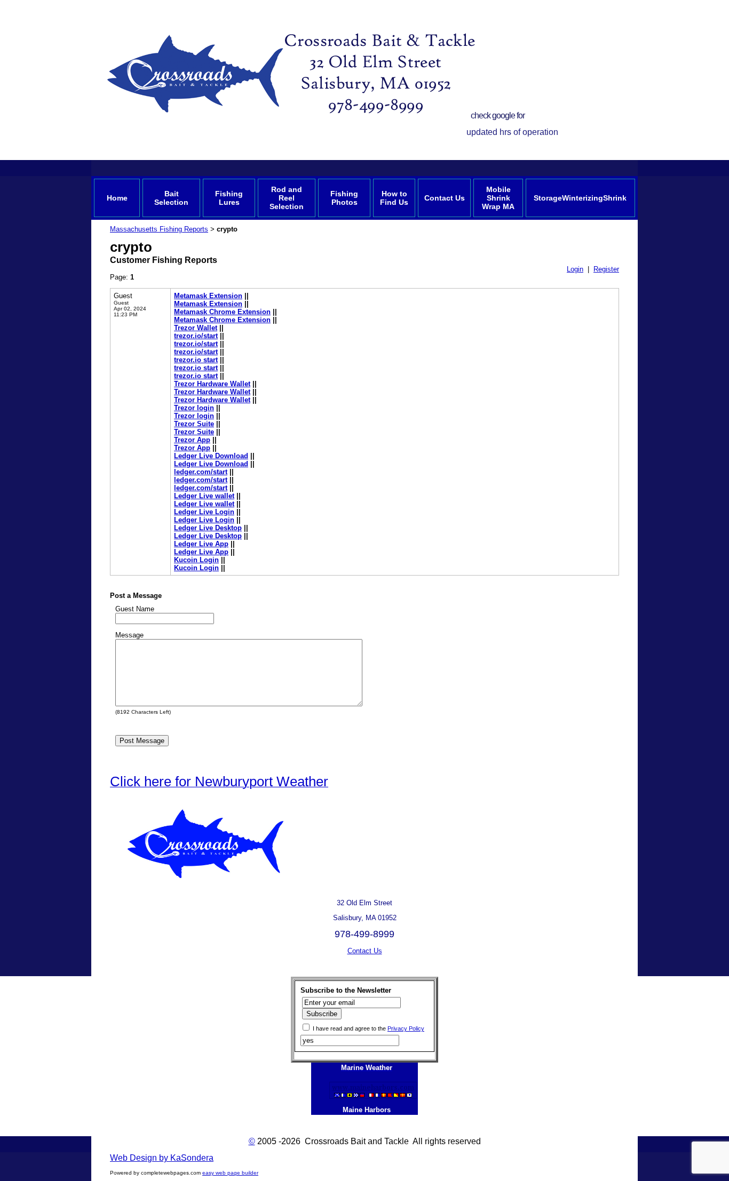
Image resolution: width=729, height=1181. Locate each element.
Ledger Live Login (204, 512)
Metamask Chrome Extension (222, 312)
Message (129, 635)
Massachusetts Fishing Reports (159, 229)
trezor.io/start (196, 336)
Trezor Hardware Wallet (212, 384)
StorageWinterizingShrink (580, 198)
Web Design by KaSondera (161, 1157)
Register (606, 269)
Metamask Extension (208, 296)
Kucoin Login (196, 560)
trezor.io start (196, 360)
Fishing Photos (344, 197)
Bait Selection (171, 197)
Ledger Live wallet (204, 496)
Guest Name (134, 609)
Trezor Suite (194, 424)
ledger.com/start (200, 472)
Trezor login (194, 408)
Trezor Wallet (195, 328)
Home (117, 198)
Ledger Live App (201, 544)
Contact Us (444, 198)
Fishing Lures (229, 197)
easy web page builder (230, 1173)
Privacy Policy (405, 1028)
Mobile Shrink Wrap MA (498, 198)
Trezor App (192, 440)
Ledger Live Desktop (208, 528)
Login (575, 269)
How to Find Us (394, 197)
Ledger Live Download (211, 456)
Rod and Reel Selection (287, 198)
